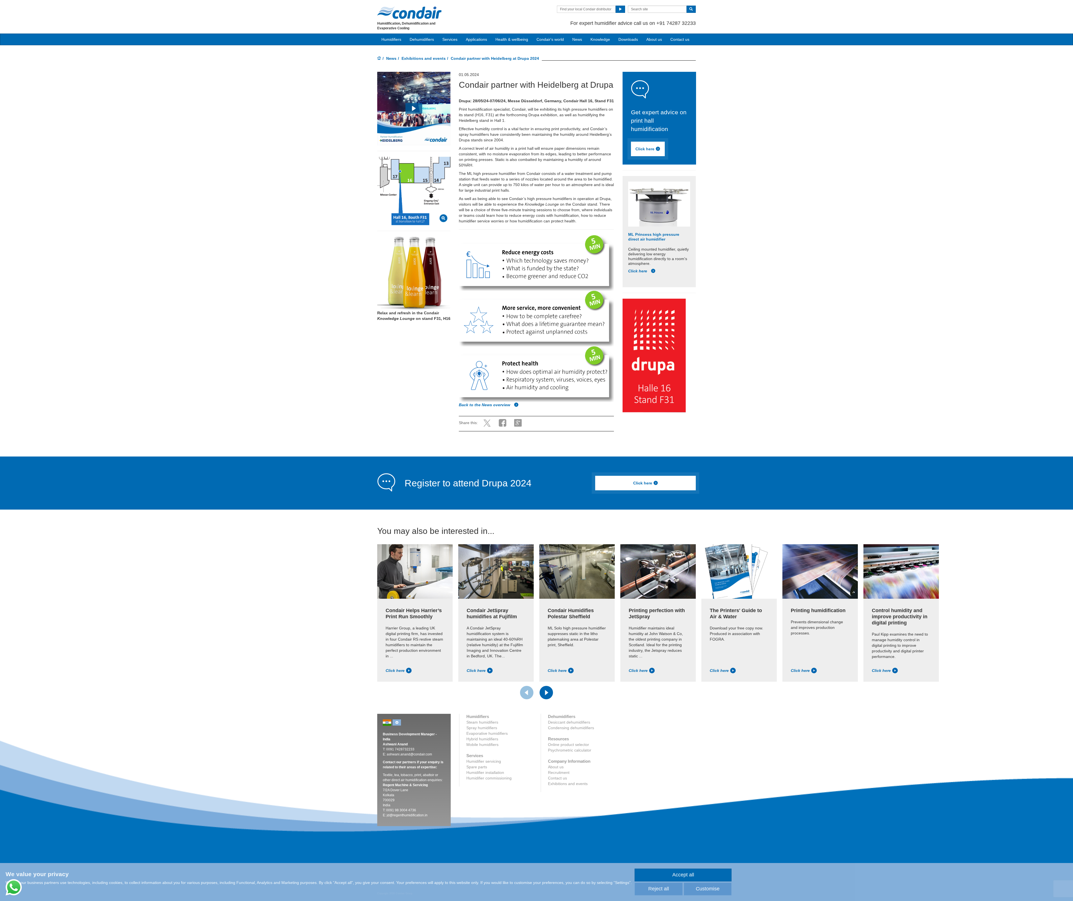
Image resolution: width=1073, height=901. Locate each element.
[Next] (546, 692)
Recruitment (558, 772)
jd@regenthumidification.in (407, 815)
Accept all (683, 875)
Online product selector (568, 744)
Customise (708, 889)
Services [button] (449, 39)
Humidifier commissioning (489, 778)
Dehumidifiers (422, 39)
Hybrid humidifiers (482, 739)
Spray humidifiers (481, 728)
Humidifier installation (485, 772)
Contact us (679, 39)
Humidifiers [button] (391, 39)
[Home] (379, 58)
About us (654, 39)
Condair (409, 12)
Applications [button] (476, 39)
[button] (413, 108)
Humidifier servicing (483, 761)
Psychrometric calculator (569, 750)
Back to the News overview (485, 405)
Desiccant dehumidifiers (569, 722)
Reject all (658, 889)
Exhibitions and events (424, 58)
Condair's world (550, 39)
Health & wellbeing (511, 39)
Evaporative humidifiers (487, 733)
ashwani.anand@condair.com (409, 754)
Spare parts (476, 767)
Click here (644, 149)
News (577, 39)
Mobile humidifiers (482, 744)
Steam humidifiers (482, 722)
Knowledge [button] (600, 39)
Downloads (628, 39)
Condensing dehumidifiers (571, 728)
